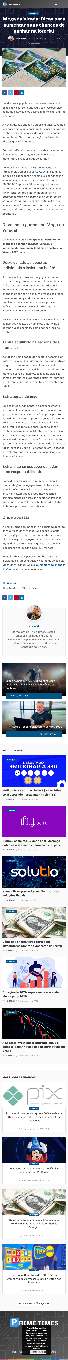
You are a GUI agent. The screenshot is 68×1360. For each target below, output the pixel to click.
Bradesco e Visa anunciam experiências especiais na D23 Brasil (34, 1170)
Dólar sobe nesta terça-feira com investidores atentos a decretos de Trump (32, 944)
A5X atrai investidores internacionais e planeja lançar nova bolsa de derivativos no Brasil (33, 1047)
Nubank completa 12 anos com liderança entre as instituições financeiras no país (31, 843)
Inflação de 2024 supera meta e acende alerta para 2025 (30, 994)
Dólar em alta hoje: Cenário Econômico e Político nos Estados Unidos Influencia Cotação (34, 1223)
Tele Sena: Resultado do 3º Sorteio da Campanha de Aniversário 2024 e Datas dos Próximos (34, 1278)
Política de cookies (40, 1347)
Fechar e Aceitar (38, 1351)
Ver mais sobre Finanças (32, 1303)
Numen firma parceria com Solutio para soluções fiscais (30, 893)
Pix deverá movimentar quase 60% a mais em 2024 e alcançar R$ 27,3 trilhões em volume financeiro (34, 1117)
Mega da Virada (30, 588)
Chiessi (23, 38)
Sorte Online (43, 171)
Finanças (33, 13)
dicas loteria (14, 588)
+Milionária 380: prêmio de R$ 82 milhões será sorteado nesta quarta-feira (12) (31, 792)
